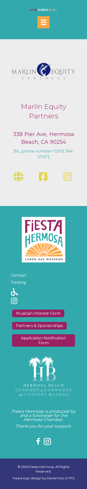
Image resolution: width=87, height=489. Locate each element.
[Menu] (43, 22)
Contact (18, 275)
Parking (18, 282)
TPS (72, 478)
